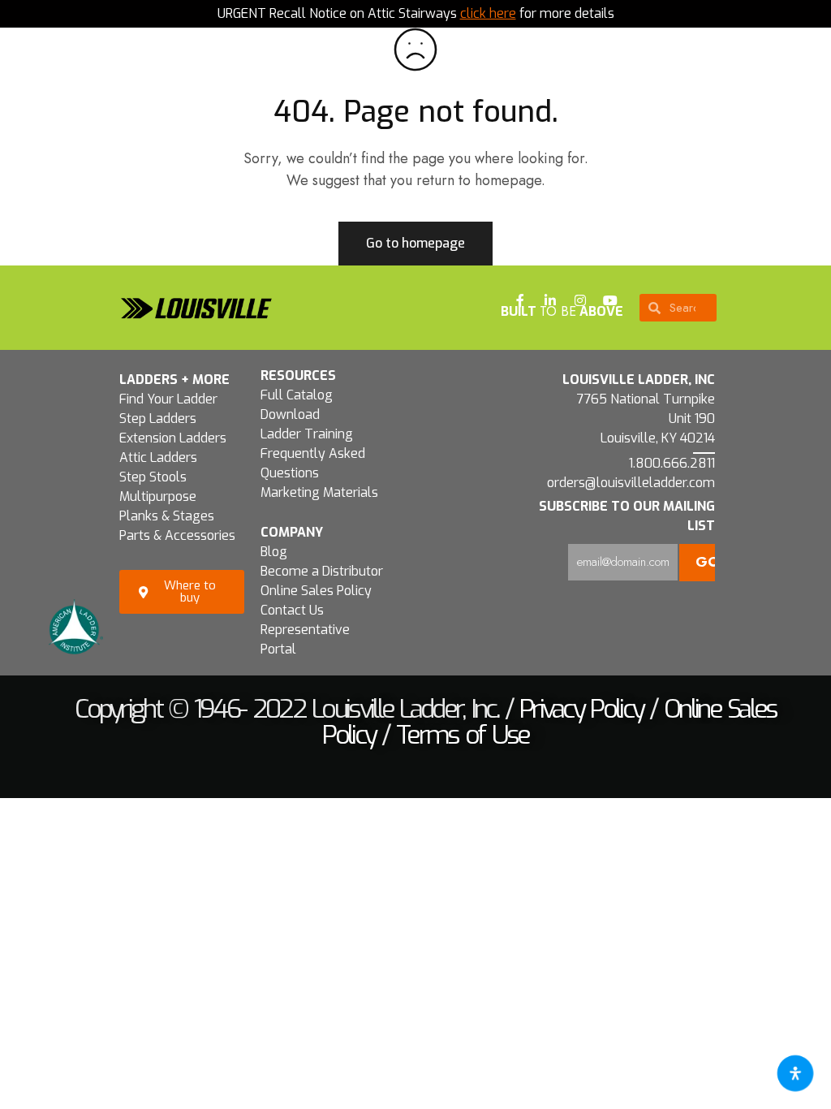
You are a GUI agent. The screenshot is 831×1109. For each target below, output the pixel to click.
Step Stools (153, 476)
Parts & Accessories (177, 535)
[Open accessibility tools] (795, 1073)
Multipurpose (157, 496)
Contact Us (292, 610)
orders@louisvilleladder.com (631, 482)
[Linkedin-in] (550, 300)
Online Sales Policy (316, 590)
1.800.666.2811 (672, 463)
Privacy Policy (581, 709)
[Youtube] (610, 300)
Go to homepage (415, 243)
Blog (273, 551)
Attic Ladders (158, 457)
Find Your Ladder (168, 399)
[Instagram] (580, 300)
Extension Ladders (172, 438)
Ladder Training (306, 433)
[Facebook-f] (520, 300)
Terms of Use (462, 735)
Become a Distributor (321, 571)
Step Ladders (157, 418)
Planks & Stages (166, 515)
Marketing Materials (319, 492)
